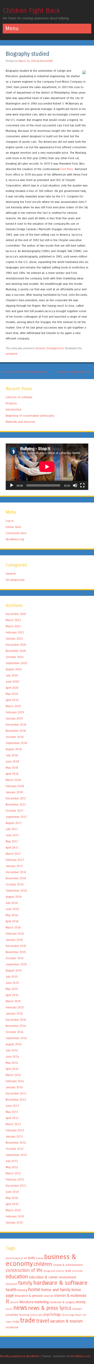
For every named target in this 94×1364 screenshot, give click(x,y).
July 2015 (12, 976)
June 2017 (12, 835)
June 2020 (12, 681)
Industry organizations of (76, 371)
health (11, 1289)
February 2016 (15, 933)
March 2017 (13, 853)
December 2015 (16, 946)
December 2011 (16, 1185)
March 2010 (13, 1210)
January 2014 (14, 1087)
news (20, 1307)
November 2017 (16, 804)
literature (26, 1302)
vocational (12, 1327)
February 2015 (15, 1007)
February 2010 (15, 1216)
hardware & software (60, 1282)
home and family (55, 1289)
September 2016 (16, 890)
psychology (52, 1315)
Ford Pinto (66, 169)
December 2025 (16, 614)
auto (31, 1258)
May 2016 (12, 915)
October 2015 (15, 958)
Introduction (13, 409)
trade (27, 1320)
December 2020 (16, 644)
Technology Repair (72, 1314)
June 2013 (12, 1105)
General (40, 348)
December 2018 (16, 724)
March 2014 (13, 1075)
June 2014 (12, 1056)
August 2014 (14, 1044)
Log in (10, 521)
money (81, 1302)
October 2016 (15, 884)
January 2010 (14, 1222)
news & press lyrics (49, 1308)
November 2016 (16, 878)
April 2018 (12, 773)
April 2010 (12, 1204)
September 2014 (16, 1038)
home (34, 1290)
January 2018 (14, 792)
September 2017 (16, 816)
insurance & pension (29, 1296)
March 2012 (13, 1173)
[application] (47, 467)
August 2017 (14, 823)
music (9, 1309)
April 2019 (12, 700)
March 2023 (13, 620)
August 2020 (14, 669)
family (25, 1283)
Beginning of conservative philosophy (30, 415)
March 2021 (13, 626)
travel (42, 1321)
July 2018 (12, 755)
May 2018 (12, 767)
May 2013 (12, 1112)
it (7, 1301)
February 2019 (15, 712)
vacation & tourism (66, 1321)
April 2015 (12, 995)
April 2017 (12, 847)
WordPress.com (80, 1356)
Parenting (24, 1314)
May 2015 (12, 989)
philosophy (36, 1314)
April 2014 (12, 1069)
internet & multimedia (70, 1296)
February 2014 (15, 1081)
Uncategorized (55, 348)
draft (68, 1271)
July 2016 (12, 903)
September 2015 (16, 964)
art (25, 1258)
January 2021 (14, 638)
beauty (39, 1258)
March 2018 (13, 780)
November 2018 (16, 730)
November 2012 (16, 1142)
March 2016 (13, 927)
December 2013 (16, 1093)
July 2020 (12, 675)
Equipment (11, 1283)
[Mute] (75, 485)
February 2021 (15, 632)
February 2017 (15, 860)
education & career (43, 1277)
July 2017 (12, 829)
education (17, 1276)
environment (67, 1277)
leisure (14, 1302)
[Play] (11, 485)
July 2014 (12, 1050)
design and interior (53, 1271)
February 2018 (15, 786)
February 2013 (15, 1130)
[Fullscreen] (82, 485)
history (22, 1290)
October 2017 (15, 810)
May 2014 (12, 1062)
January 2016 (14, 939)
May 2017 (12, 841)
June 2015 (12, 982)
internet (49, 1296)
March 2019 (13, 706)
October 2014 (15, 1032)
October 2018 (15, 737)
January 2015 (14, 1013)
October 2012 (15, 1148)
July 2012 (12, 1161)
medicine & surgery (62, 1302)
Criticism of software (19, 397)
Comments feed (16, 533)
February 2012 (15, 1179)
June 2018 (12, 761)
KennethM (46, 61)
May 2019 (12, 694)
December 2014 (16, 1019)
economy (77, 1271)
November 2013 (16, 1099)
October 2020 (15, 657)
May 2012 (12, 1167)
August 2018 (14, 749)
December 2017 (16, 798)
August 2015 (14, 970)
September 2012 (16, 1155)
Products (11, 403)
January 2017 (14, 866)
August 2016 (14, 896)
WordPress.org (15, 539)
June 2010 (12, 1191)
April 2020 (12, 687)
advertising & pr (14, 1258)
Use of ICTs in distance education (23, 371)
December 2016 (16, 872)
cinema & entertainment (68, 1265)
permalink (11, 353)
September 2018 (16, 743)
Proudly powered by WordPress (19, 1356)
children (43, 1264)
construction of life (24, 1270)
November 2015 (16, 952)
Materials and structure (20, 421)
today (16, 1321)
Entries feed (13, 527)
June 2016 (12, 909)
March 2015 (13, 1001)
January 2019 (14, 718)
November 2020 (16, 651)
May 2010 (12, 1198)
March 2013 (13, 1124)
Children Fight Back (31, 11)
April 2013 (12, 1118)
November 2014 (16, 1025)
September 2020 (16, 663)
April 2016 (12, 921)
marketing (41, 1302)
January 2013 (14, 1136)
